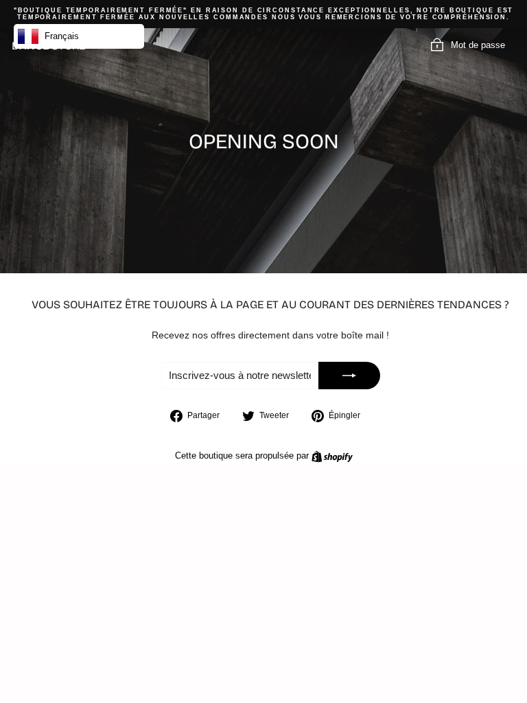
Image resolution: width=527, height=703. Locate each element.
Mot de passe (478, 46)
